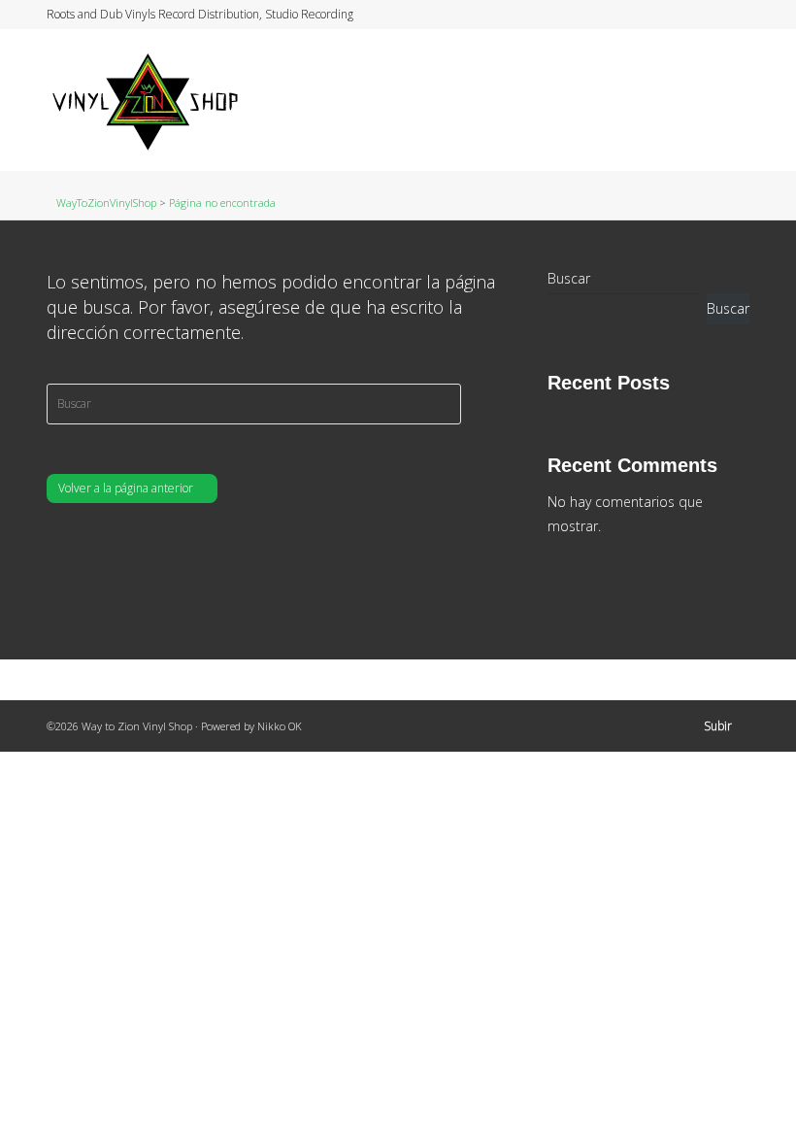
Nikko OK (279, 726)
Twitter (673, 14)
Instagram (710, 14)
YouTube (729, 14)
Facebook (692, 14)
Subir (718, 726)
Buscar (568, 278)
